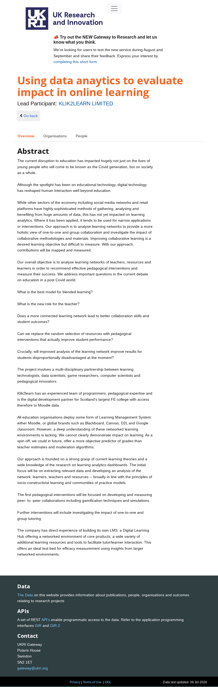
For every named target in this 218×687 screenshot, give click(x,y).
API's (45, 620)
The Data (25, 595)
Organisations (55, 136)
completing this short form (75, 62)
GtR (38, 625)
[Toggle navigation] (114, 8)
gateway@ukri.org (32, 668)
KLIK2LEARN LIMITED (86, 103)
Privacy (75, 682)
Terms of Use (92, 682)
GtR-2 (55, 625)
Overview (26, 136)
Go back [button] (31, 116)
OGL (108, 682)
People (81, 136)
